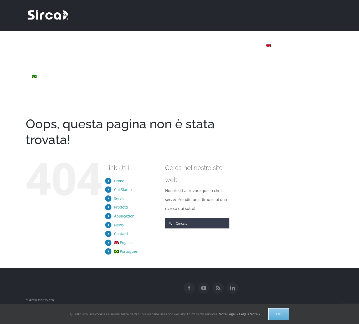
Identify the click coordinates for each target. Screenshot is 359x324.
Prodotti (121, 207)
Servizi (120, 198)
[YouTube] (203, 288)
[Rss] (218, 288)
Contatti (121, 233)
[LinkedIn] (232, 288)
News (119, 224)
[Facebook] (189, 288)
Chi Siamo (123, 189)
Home (119, 180)
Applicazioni (125, 216)
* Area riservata (40, 299)
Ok (278, 314)
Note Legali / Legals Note (238, 314)
